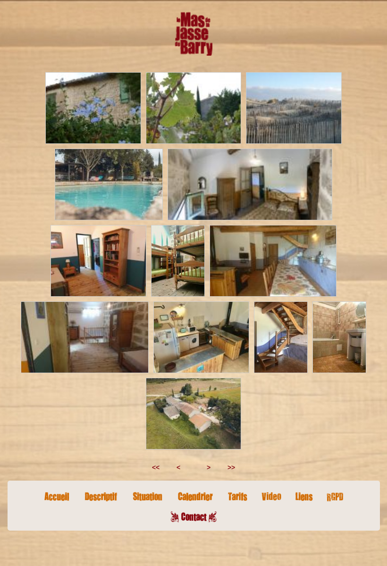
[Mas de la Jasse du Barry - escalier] (281, 337)
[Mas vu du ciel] (194, 413)
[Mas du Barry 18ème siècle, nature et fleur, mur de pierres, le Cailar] (93, 108)
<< (153, 467)
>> (234, 467)
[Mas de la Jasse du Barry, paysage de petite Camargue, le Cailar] (193, 108)
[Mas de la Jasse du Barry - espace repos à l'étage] (85, 337)
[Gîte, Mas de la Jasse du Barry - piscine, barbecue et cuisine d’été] (108, 184)
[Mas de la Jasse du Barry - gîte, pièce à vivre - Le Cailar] (273, 261)
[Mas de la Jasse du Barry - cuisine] (201, 337)
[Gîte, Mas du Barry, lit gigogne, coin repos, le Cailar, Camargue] (98, 261)
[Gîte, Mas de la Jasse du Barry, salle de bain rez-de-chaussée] (339, 337)
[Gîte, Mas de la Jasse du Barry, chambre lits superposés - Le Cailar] (178, 261)
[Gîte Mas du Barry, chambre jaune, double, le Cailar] (250, 184)
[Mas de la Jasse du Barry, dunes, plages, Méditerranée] (293, 108)
